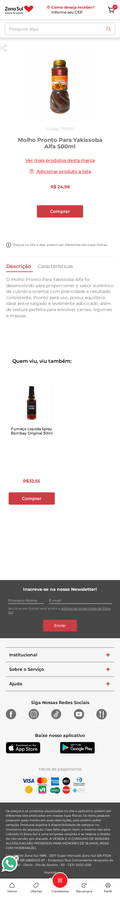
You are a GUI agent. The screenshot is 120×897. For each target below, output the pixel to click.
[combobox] (60, 29)
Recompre (84, 891)
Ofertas (36, 891)
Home (12, 891)
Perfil (108, 891)
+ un (60, 227)
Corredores (60, 891)
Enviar (60, 625)
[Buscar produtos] (108, 29)
